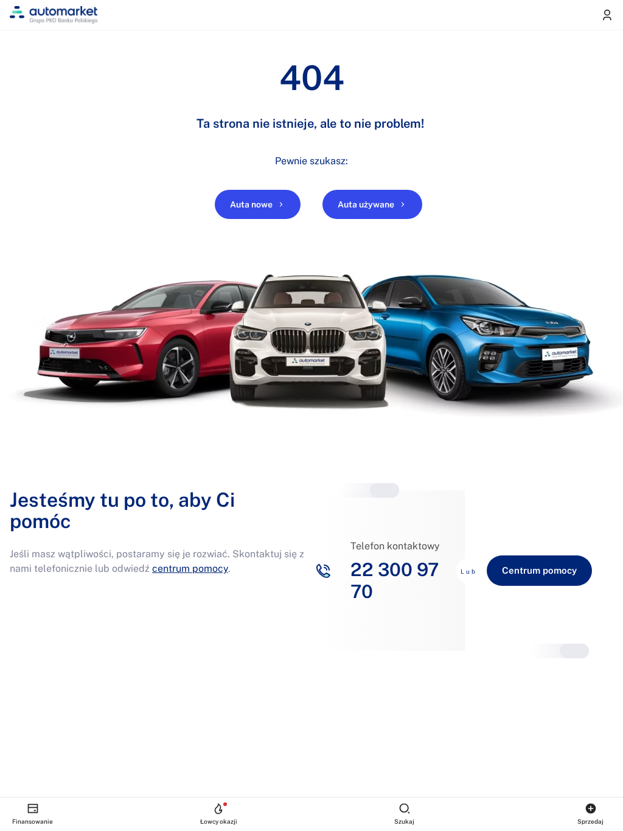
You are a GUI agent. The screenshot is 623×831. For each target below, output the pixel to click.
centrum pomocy (190, 568)
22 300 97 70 (394, 580)
